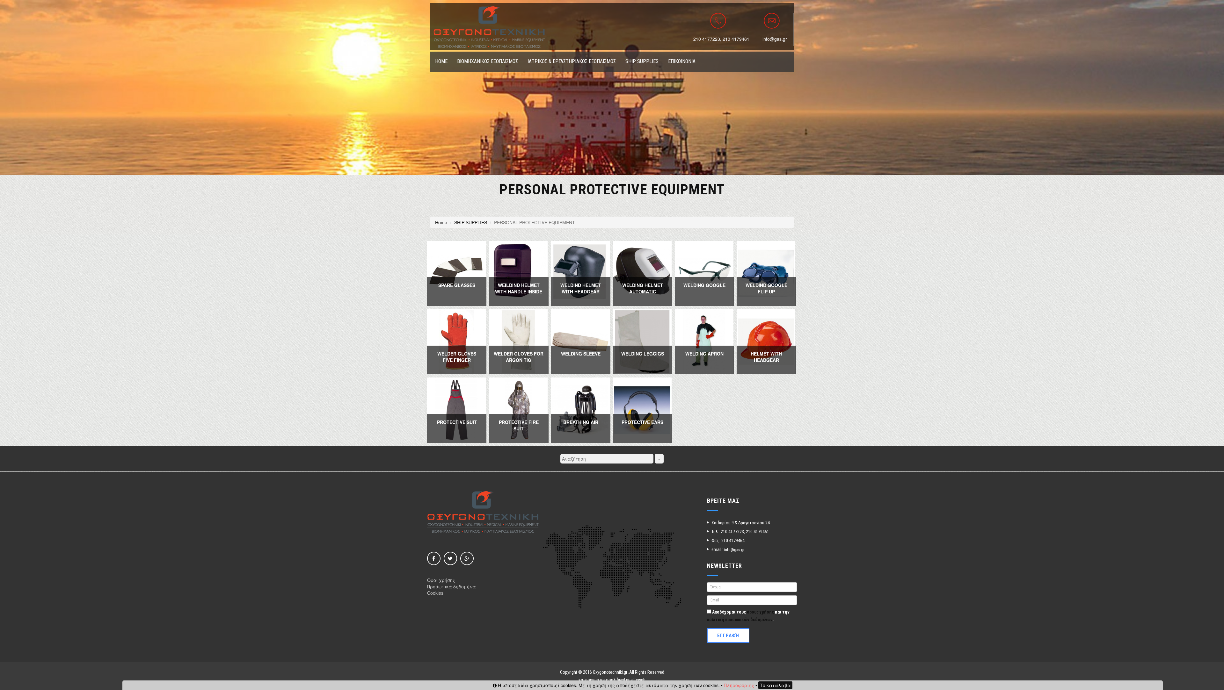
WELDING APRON (704, 353)
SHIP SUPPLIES (642, 61)
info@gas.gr (774, 39)
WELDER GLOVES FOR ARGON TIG (518, 356)
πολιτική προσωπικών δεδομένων (740, 619)
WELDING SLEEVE (581, 353)
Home (441, 222)
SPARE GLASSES (456, 285)
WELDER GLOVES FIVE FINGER (456, 356)
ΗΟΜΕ (441, 61)
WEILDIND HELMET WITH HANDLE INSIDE (518, 288)
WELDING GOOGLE (704, 285)
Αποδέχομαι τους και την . (748, 615)
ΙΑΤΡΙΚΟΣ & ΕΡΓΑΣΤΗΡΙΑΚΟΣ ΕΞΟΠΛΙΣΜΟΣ (572, 61)
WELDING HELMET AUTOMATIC (642, 288)
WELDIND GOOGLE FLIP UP (766, 288)
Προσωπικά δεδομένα (451, 586)
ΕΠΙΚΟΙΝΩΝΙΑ (682, 61)
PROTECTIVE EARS (642, 422)
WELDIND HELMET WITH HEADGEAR (580, 288)
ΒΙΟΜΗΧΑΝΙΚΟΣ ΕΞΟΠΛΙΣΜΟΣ (487, 61)
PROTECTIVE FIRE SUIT (519, 425)
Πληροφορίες (739, 685)
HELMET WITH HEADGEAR (766, 356)
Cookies (435, 593)
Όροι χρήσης (441, 580)
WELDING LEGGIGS (642, 353)
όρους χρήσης (760, 612)
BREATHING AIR (580, 422)
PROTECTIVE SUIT (457, 422)
